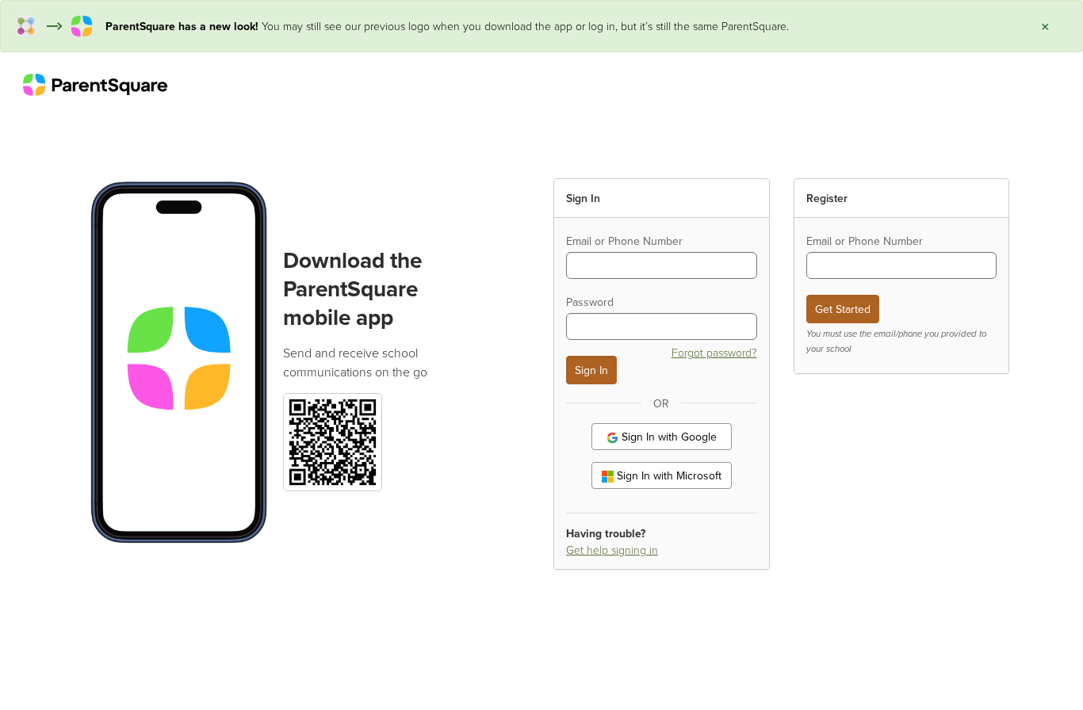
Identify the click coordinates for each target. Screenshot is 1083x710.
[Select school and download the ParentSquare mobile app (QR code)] (332, 440)
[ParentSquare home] (95, 84)
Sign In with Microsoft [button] (667, 475)
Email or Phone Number (624, 241)
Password (590, 302)
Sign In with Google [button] (667, 437)
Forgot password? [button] (714, 352)
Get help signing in (612, 549)
